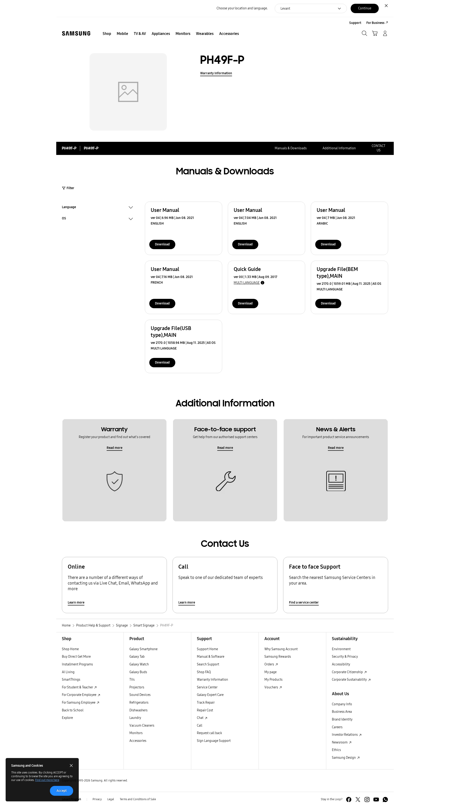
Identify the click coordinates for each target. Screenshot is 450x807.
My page (270, 672)
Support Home (207, 649)
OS (64, 218)
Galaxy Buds (138, 672)
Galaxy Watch (139, 664)
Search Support (208, 664)
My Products (273, 680)
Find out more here (47, 780)
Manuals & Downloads (291, 148)
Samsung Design (344, 758)
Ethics (336, 750)
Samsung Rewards (277, 657)
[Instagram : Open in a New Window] (367, 799)
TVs (132, 680)
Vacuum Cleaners (141, 726)
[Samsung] (76, 33)
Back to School (72, 710)
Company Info (342, 704)
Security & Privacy (345, 657)
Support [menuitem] (355, 23)
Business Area (342, 712)
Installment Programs (77, 664)
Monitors (135, 733)
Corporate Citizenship (348, 672)
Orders (269, 664)
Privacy (97, 799)
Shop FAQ (204, 672)
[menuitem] (107, 33)
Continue (364, 8)
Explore (67, 718)
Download (162, 244)
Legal (110, 799)
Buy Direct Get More (76, 657)
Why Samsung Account (281, 649)
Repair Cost (205, 710)
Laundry (135, 718)
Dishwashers (138, 710)
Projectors (136, 687)
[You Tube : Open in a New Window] (376, 799)
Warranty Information (216, 73)
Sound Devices (139, 695)
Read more (114, 448)
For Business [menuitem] (375, 23)
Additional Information (339, 148)
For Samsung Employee (79, 703)
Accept (61, 791)
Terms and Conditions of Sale (138, 799)
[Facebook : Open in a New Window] (349, 799)
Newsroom (340, 742)
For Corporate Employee (79, 695)
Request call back (209, 733)
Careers (337, 727)
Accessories (137, 741)
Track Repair (206, 703)
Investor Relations (345, 735)
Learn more (76, 602)
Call (199, 726)
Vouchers (271, 687)
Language (69, 207)
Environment (341, 649)
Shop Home (70, 649)
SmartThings (71, 680)
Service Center (207, 687)
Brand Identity (342, 719)
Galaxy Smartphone (143, 649)
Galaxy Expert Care (210, 695)
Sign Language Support (214, 741)
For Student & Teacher (78, 687)
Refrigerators (138, 703)
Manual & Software (210, 657)
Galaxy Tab (137, 657)
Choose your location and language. (242, 8)
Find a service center (304, 602)
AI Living (68, 672)
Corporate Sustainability (350, 680)
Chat (200, 718)
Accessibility (341, 664)
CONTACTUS (378, 148)
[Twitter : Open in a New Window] (358, 799)
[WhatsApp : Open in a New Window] (385, 799)
